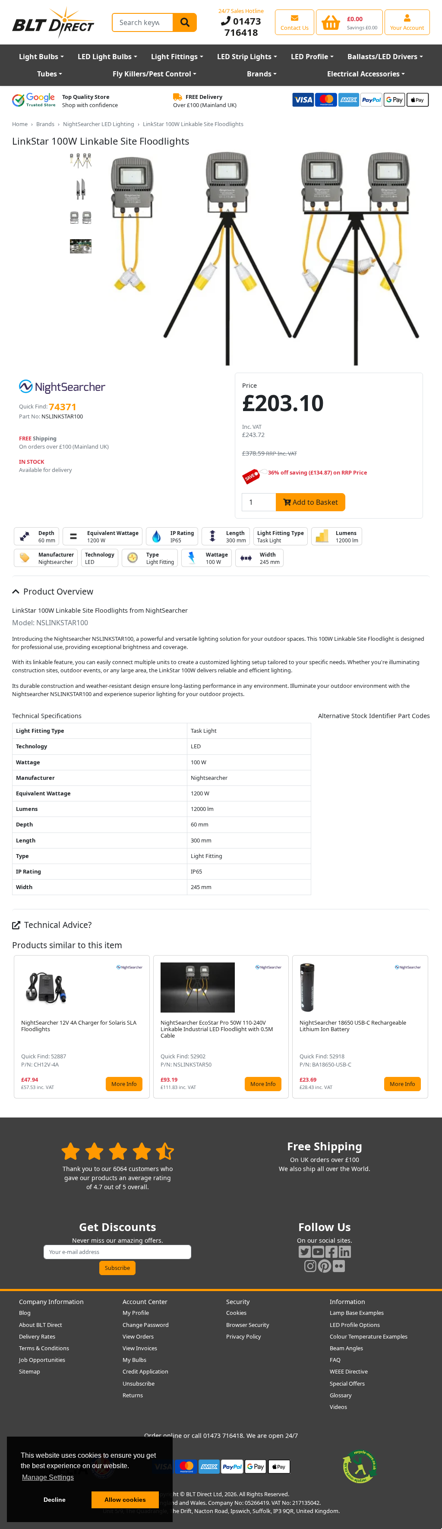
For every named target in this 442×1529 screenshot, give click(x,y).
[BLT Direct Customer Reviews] (117, 1151)
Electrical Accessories (363, 74)
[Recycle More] (360, 1466)
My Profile (136, 1313)
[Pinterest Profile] (325, 1266)
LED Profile (309, 56)
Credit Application (145, 1371)
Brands (259, 74)
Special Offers (347, 1383)
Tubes (47, 74)
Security (237, 1302)
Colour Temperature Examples (368, 1336)
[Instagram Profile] (310, 1266)
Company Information (51, 1302)
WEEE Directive (349, 1371)
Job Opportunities (42, 1360)
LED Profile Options (355, 1325)
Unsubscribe (139, 1383)
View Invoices (140, 1348)
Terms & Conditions (44, 1348)
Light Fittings (174, 56)
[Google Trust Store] (33, 101)
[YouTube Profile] (318, 1251)
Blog (25, 1313)
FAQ (335, 1360)
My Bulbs (134, 1360)
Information (347, 1302)
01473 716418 (242, 26)
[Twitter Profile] (305, 1251)
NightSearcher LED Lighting (98, 124)
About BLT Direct (40, 1325)
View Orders (138, 1336)
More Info (124, 1084)
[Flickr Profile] (339, 1266)
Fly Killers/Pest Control (152, 74)
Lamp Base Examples (357, 1313)
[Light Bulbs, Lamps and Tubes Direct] (53, 22)
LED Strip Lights (244, 56)
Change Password (146, 1325)
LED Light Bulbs (105, 56)
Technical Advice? (57, 925)
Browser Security (247, 1325)
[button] (423, 1026)
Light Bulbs (38, 56)
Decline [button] (55, 1499)
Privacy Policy (243, 1336)
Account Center (145, 1302)
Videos (338, 1407)
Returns (133, 1395)
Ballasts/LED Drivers (382, 56)
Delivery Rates (37, 1336)
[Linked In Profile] (345, 1251)
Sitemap (29, 1371)
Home (20, 124)
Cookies (236, 1313)
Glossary (341, 1395)
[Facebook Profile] (331, 1251)
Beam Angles (346, 1348)
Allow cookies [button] (125, 1499)
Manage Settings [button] (48, 1477)
